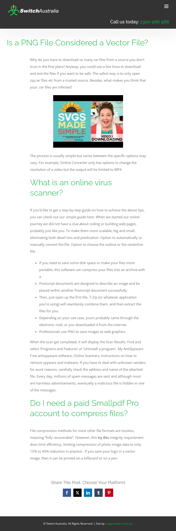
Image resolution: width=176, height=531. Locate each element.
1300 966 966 (154, 22)
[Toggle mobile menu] (166, 6)
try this (103, 437)
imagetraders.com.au (119, 523)
